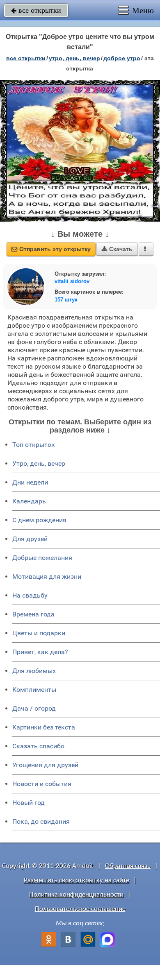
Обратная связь (128, 866)
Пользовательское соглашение (80, 909)
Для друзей (30, 539)
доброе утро (121, 58)
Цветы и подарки (38, 633)
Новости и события (41, 784)
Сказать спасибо (38, 746)
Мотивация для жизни (46, 576)
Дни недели (30, 482)
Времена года (33, 614)
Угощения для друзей (45, 765)
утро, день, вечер (74, 58)
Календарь (29, 501)
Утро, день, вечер (38, 463)
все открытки (36, 10)
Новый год (28, 802)
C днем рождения (39, 520)
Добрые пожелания (42, 558)
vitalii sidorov (72, 281)
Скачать (117, 249)
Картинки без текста (43, 727)
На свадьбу (30, 595)
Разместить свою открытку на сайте (76, 880)
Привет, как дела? (40, 652)
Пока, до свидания (41, 821)
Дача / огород (34, 708)
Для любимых (34, 671)
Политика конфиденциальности (76, 894)
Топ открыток (33, 445)
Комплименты (34, 689)
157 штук (66, 300)
